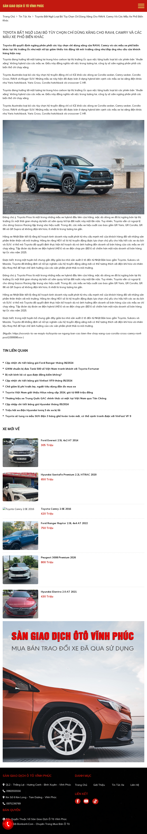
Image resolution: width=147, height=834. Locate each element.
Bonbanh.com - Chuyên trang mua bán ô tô (43, 824)
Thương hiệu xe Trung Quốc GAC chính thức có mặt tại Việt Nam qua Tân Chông (55, 398)
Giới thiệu (99, 784)
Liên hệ (135, 784)
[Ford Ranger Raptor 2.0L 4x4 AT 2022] (20, 535)
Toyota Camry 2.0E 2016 (56, 508)
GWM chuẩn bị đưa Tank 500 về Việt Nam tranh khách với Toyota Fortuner (52, 368)
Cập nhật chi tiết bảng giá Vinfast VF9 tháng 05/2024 (38, 380)
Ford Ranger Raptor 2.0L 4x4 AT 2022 (64, 523)
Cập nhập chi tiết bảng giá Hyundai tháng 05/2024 (37, 404)
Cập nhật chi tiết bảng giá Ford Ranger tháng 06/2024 (39, 362)
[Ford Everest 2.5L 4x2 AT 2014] (20, 452)
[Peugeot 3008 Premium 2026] (20, 569)
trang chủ (9, 16)
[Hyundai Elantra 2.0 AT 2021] (20, 604)
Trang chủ (81, 784)
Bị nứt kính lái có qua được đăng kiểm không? (33, 374)
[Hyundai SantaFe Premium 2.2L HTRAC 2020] (20, 487)
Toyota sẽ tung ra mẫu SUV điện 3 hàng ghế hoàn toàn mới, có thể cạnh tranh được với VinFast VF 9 (68, 416)
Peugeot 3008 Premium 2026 (58, 557)
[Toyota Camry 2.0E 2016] (20, 509)
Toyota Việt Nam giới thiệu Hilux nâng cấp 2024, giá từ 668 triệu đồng (49, 392)
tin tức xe (25, 16)
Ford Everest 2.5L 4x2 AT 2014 (59, 440)
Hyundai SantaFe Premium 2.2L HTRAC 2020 (68, 474)
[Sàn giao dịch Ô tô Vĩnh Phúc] (23, 6)
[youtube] (86, 801)
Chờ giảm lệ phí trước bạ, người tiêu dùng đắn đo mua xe (40, 386)
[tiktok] (94, 801)
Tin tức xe (118, 784)
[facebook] (79, 801)
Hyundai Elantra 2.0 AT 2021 (59, 591)
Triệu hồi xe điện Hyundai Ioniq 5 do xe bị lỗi (32, 410)
